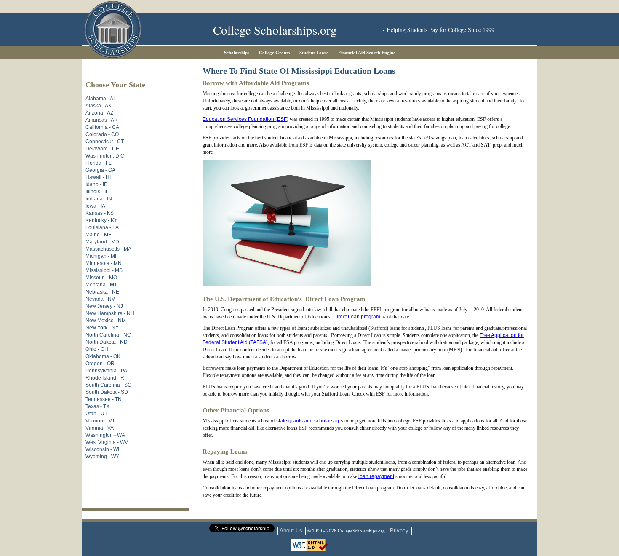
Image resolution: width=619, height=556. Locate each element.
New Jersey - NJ (104, 306)
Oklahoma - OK (102, 356)
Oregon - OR (100, 363)
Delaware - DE (102, 149)
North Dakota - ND (106, 342)
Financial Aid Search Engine (366, 52)
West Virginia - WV (106, 442)
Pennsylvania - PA (106, 371)
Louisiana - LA (102, 227)
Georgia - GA (100, 170)
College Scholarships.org (275, 29)
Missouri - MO (101, 278)
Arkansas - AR (101, 120)
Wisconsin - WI (102, 449)
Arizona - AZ (99, 113)
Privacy (399, 530)
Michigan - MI (100, 256)
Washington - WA (105, 435)
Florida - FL (98, 163)
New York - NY (102, 328)
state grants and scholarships (309, 421)
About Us (291, 530)
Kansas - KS (99, 213)
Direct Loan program (356, 317)
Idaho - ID (96, 184)
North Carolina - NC (108, 335)
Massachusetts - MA (108, 249)
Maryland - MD (102, 242)
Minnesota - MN (103, 263)
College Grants (274, 52)
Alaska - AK (98, 106)
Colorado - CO (102, 134)
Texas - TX (97, 406)
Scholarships (236, 52)
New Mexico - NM (105, 320)
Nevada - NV (100, 299)
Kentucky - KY (101, 220)
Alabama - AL (100, 99)
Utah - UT (96, 414)
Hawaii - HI (98, 177)
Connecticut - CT (104, 141)
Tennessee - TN (103, 399)
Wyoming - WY (102, 457)
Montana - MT (101, 285)
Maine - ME (98, 235)
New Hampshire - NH (109, 313)
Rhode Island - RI (105, 378)
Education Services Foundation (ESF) (245, 119)
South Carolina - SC (108, 385)
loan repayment (376, 476)
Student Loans (313, 52)
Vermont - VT (100, 421)
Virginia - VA (99, 428)
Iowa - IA (95, 206)
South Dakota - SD (106, 392)
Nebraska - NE (102, 292)
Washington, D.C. (105, 156)
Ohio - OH (96, 349)
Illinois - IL (97, 192)
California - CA (102, 127)
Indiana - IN (98, 199)
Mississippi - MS (104, 270)
